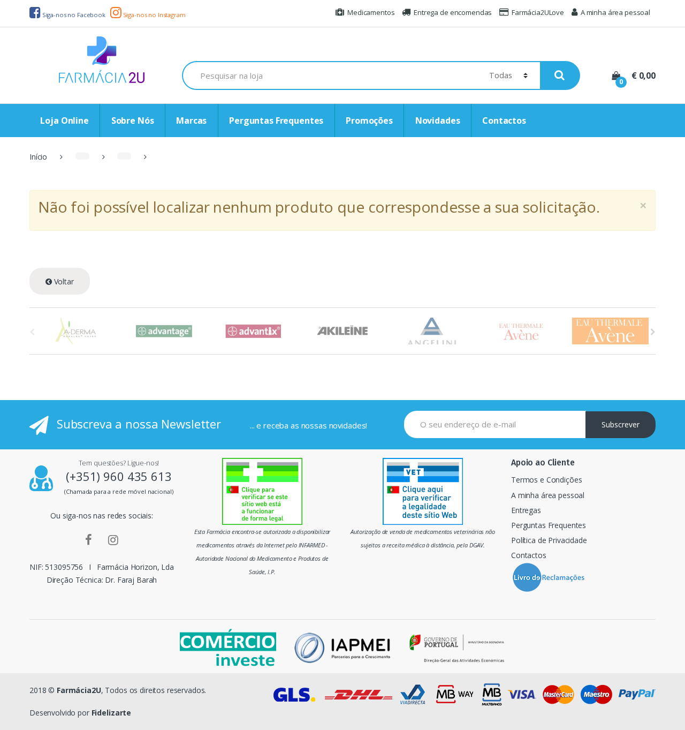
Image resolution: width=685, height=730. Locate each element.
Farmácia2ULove (538, 12)
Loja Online (64, 120)
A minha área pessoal (615, 12)
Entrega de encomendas (453, 12)
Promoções (369, 120)
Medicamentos (370, 12)
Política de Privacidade (549, 540)
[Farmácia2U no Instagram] (113, 539)
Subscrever (621, 424)
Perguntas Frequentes (276, 120)
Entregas (526, 510)
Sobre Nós (132, 120)
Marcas (191, 120)
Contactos (504, 120)
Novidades (437, 120)
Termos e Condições (546, 480)
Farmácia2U (79, 690)
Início (38, 157)
